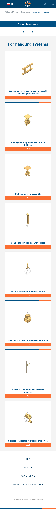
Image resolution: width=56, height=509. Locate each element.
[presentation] (24, 32)
